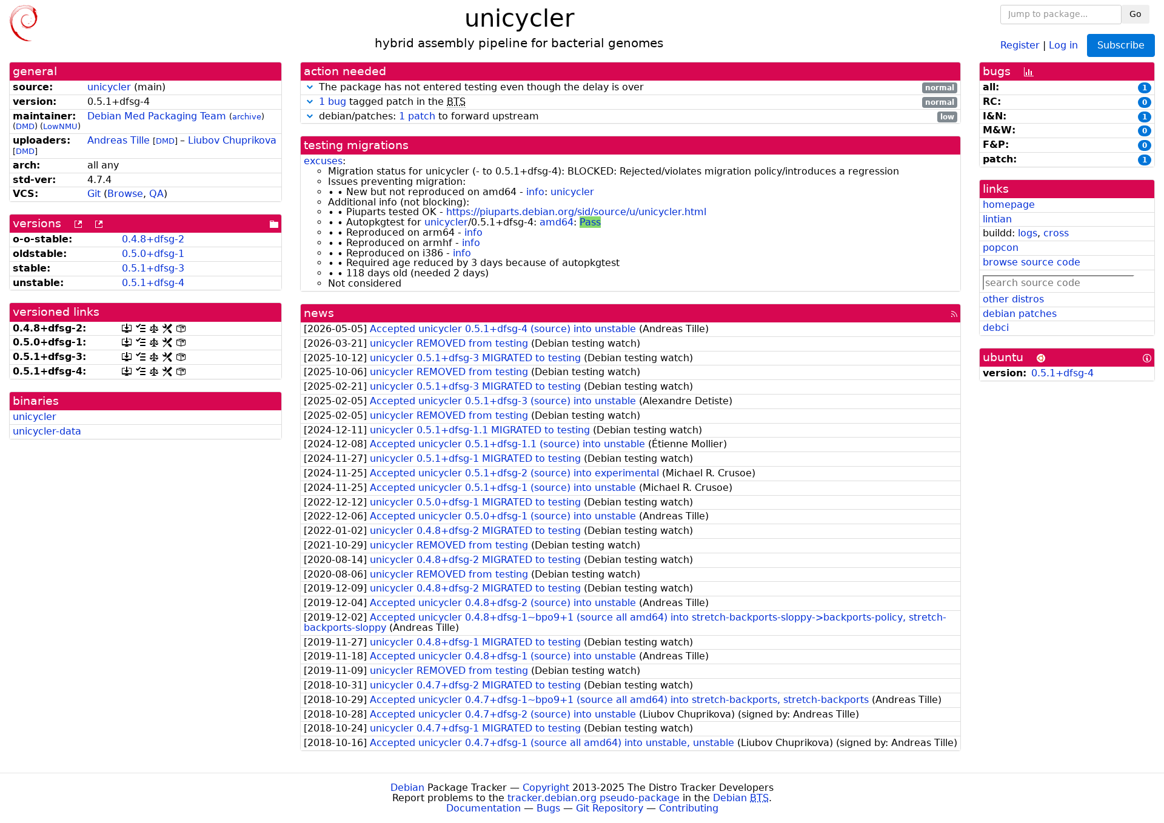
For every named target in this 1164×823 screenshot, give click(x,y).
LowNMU (60, 126)
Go (1135, 14)
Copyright (546, 787)
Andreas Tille (118, 140)
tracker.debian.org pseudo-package (593, 798)
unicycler (109, 87)
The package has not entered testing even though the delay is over (635, 87)
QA (156, 193)
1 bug (332, 101)
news (319, 313)
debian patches (1020, 313)
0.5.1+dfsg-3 (153, 268)
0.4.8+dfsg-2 (153, 239)
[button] (310, 87)
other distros (1013, 299)
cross (1056, 233)
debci (996, 327)
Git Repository (609, 808)
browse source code (1031, 262)
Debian (407, 787)
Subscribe (1121, 45)
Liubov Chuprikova (232, 140)
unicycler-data (47, 431)
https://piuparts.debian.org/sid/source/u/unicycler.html (576, 212)
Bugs (548, 808)
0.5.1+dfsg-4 (153, 282)
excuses (323, 161)
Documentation (483, 808)
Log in (1063, 44)
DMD (25, 126)
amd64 (557, 222)
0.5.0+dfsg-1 (153, 253)
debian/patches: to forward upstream (635, 117)
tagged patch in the (636, 102)
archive (246, 116)
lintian (997, 219)
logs (1027, 233)
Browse (125, 193)
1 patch (417, 116)
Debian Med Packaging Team (156, 116)
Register (1020, 44)
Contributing (688, 808)
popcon (1000, 247)
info (535, 192)
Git (94, 193)
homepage (1009, 204)
